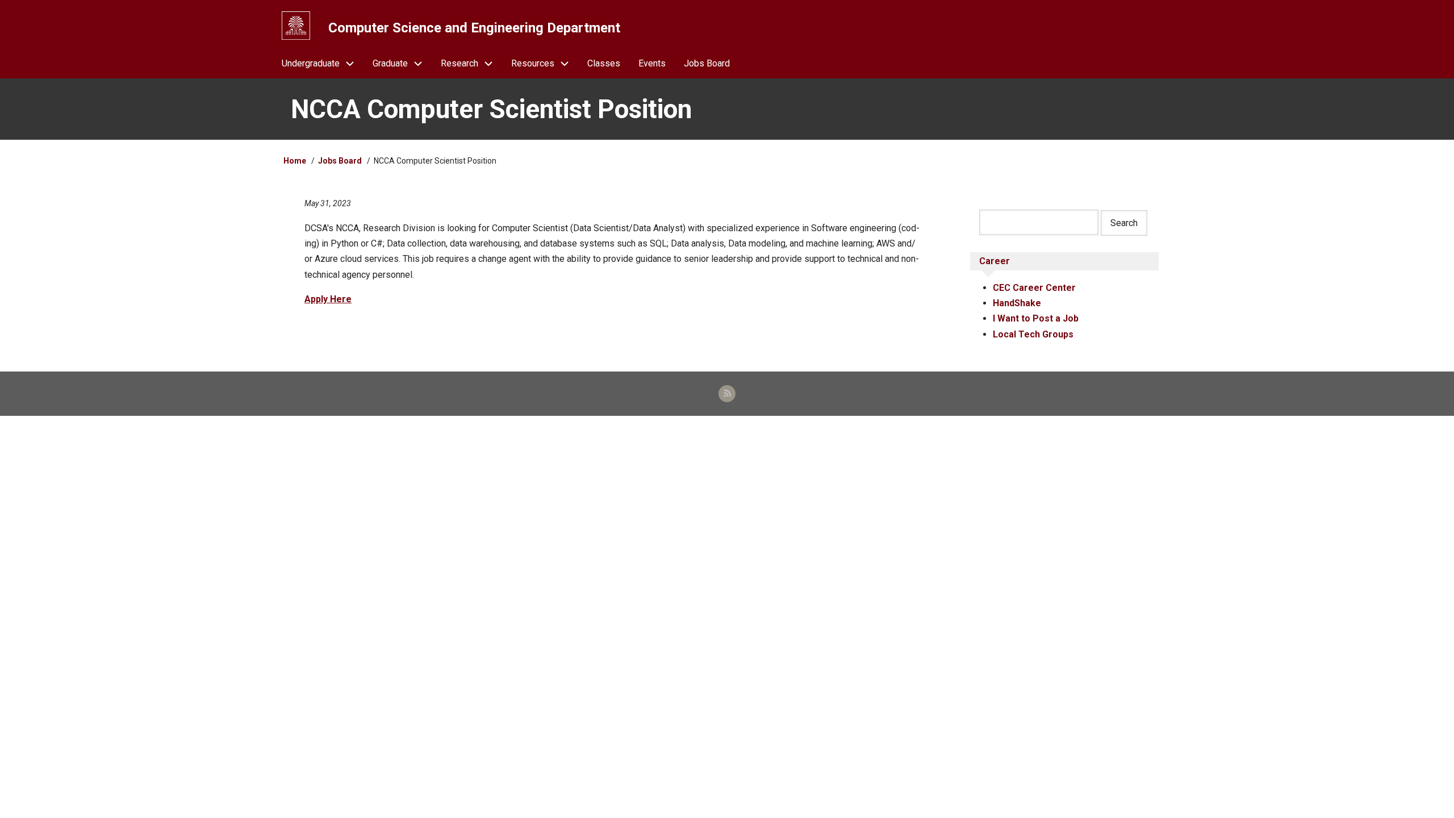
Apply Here (328, 299)
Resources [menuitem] (532, 63)
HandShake (1017, 303)
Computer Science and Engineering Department (474, 28)
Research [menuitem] (459, 63)
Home (294, 160)
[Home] (296, 25)
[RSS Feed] (727, 394)
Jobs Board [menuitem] (707, 63)
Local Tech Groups (1033, 334)
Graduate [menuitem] (390, 63)
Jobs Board (340, 160)
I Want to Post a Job (1036, 318)
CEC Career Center (1034, 287)
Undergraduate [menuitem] (311, 63)
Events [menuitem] (652, 63)
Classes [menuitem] (603, 63)
